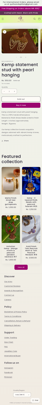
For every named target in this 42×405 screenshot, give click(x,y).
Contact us (9, 295)
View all (21, 267)
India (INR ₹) (20, 395)
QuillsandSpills (17, 402)
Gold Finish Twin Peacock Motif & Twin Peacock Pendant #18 (31, 250)
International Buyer (12, 356)
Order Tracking (10, 337)
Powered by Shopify (27, 402)
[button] (2, 19)
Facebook (8, 372)
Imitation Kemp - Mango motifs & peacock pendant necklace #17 (11, 251)
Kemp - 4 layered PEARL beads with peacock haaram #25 (31, 202)
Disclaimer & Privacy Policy (15, 312)
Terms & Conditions (12, 316)
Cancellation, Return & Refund (17, 321)
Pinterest (8, 377)
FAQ (6, 346)
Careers (7, 300)
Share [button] (6, 141)
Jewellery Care (10, 351)
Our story (8, 281)
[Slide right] (25, 57)
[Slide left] (16, 57)
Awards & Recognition (13, 290)
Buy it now (21, 105)
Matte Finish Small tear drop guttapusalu (11, 201)
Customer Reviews (12, 286)
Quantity (5, 87)
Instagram (8, 368)
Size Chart (8, 342)
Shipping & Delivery (12, 325)
